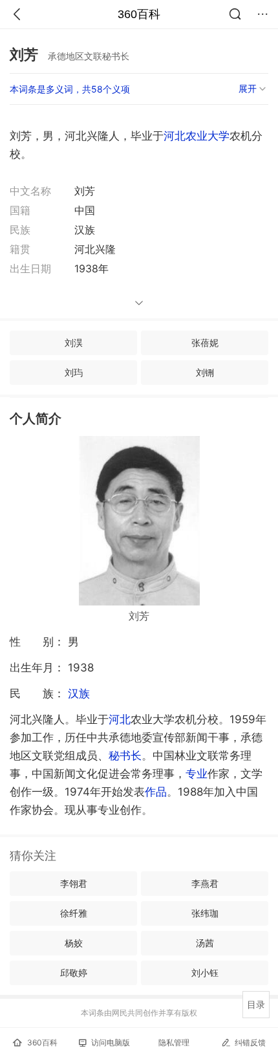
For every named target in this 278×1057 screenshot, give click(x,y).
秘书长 (125, 755)
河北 (120, 719)
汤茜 (205, 942)
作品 (156, 791)
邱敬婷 (73, 972)
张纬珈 (205, 913)
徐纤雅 (73, 913)
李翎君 (73, 883)
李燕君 (205, 883)
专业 (197, 773)
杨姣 (74, 942)
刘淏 (74, 342)
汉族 (79, 693)
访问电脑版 (110, 1042)
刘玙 (74, 372)
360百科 (139, 14)
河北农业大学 (197, 135)
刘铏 (205, 372)
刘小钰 (205, 972)
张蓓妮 (205, 342)
